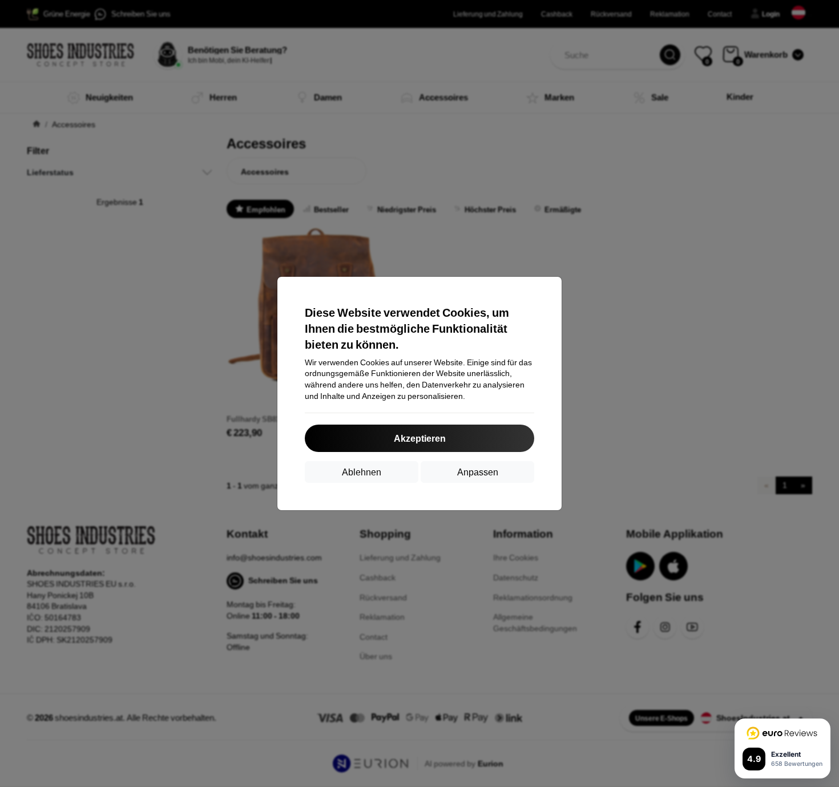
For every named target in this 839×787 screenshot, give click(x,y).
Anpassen (477, 471)
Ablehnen (361, 471)
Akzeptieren (420, 438)
